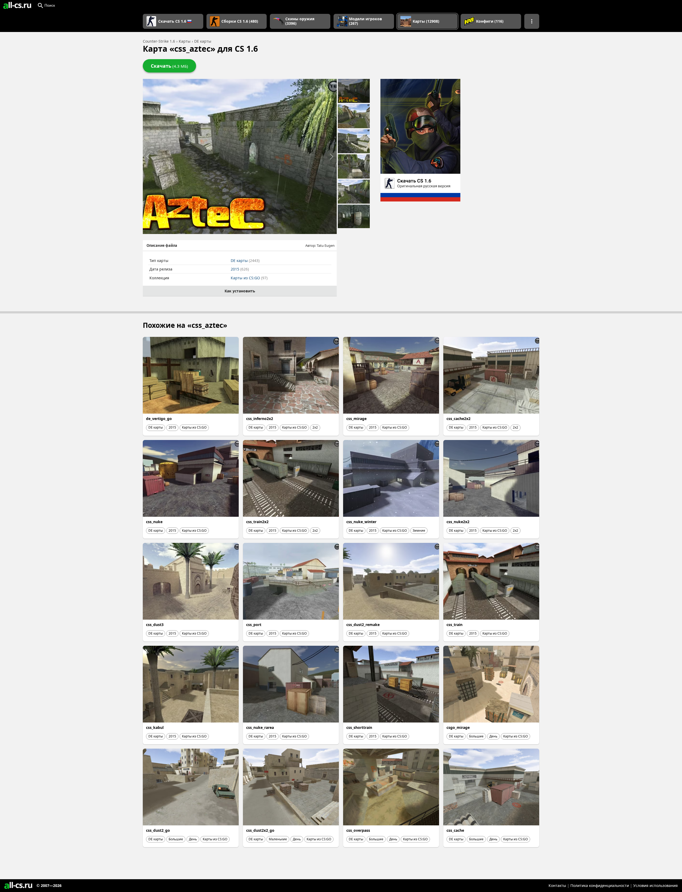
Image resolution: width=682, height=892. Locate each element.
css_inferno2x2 (259, 418)
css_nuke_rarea (260, 727)
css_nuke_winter (361, 521)
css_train (454, 624)
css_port (253, 624)
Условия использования (655, 885)
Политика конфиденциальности (599, 885)
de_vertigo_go (159, 418)
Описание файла (162, 245)
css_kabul (155, 727)
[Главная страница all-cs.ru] (17, 5)
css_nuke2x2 (457, 521)
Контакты (557, 885)
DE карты (245, 260)
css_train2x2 (257, 521)
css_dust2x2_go (260, 830)
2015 (240, 269)
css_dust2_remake (363, 624)
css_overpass (358, 830)
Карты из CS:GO (249, 277)
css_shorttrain (359, 727)
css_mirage (356, 418)
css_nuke (154, 521)
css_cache (455, 830)
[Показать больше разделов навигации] (531, 21)
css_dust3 (155, 624)
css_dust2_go (158, 830)
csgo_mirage (458, 727)
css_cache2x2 (458, 418)
